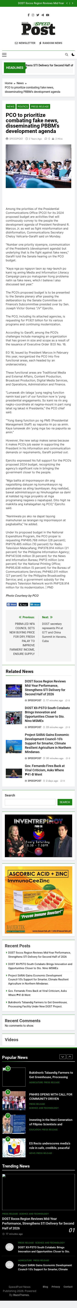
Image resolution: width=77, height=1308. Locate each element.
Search (10, 795)
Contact (68, 1286)
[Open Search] (66, 54)
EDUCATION (35, 1129)
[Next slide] (72, 3)
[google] (42, 15)
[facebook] (29, 15)
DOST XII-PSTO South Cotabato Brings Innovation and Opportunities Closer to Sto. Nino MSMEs (44, 1251)
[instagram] (33, 15)
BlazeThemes (21, 1294)
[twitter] (37, 15)
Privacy (56, 1286)
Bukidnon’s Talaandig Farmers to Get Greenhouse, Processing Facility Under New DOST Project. (51, 1077)
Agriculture (36, 1082)
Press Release (40, 106)
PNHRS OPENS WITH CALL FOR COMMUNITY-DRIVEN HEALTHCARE (50, 1099)
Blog (45, 1286)
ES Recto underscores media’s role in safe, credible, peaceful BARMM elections (49, 1148)
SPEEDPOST (16, 138)
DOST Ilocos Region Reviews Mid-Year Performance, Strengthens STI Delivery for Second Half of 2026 (34, 3)
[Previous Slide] (67, 3)
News (10, 106)
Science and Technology (44, 1108)
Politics (23, 106)
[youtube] (47, 15)
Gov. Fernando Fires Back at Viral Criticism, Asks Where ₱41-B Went (45, 770)
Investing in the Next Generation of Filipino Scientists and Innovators (50, 1124)
